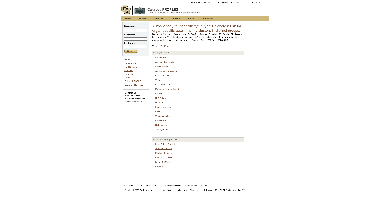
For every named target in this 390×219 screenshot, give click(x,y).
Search (142, 18)
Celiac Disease (162, 75)
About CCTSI (150, 185)
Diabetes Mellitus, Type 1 (167, 89)
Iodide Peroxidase (164, 107)
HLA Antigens (161, 98)
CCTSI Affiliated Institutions (171, 185)
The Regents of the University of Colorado (157, 190)
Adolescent (160, 57)
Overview (158, 18)
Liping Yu (159, 166)
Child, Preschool (163, 84)
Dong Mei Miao (162, 162)
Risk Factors (161, 125)
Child (157, 80)
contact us (137, 101)
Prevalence (160, 120)
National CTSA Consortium (196, 185)
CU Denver (257, 2)
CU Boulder (223, 2)
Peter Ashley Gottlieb (165, 144)
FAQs (191, 18)
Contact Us (207, 18)
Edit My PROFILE (132, 81)
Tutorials (175, 18)
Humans (159, 102)
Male (157, 111)
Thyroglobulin (161, 129)
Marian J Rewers (163, 153)
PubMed (164, 46)
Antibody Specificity (164, 62)
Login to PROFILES (133, 85)
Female (159, 93)
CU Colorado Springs (240, 2)
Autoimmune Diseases (166, 71)
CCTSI (139, 185)
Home (128, 18)
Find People (130, 63)
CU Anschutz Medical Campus (202, 2)
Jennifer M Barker (163, 148)
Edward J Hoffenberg (165, 157)
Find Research (131, 67)
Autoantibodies (162, 66)
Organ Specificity (163, 116)
